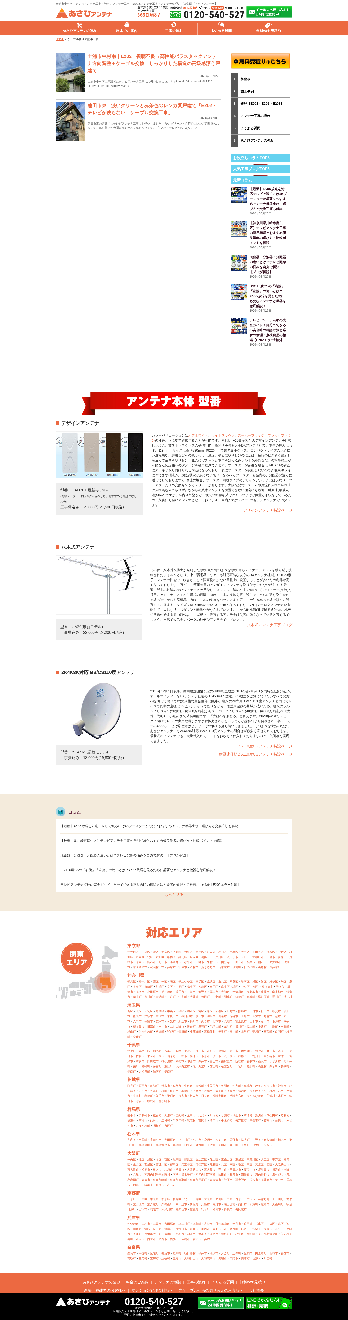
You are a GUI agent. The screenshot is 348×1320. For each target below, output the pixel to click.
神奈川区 (144, 981)
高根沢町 (269, 1140)
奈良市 (131, 1253)
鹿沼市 (208, 1140)
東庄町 (168, 1066)
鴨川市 (256, 1056)
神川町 (234, 1031)
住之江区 (201, 1159)
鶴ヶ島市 (138, 1026)
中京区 (154, 1199)
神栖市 (282, 1085)
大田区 (245, 952)
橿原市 (214, 1253)
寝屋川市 (249, 1169)
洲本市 (202, 1234)
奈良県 (133, 1247)
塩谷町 (245, 1140)
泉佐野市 (278, 1174)
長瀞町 (182, 1031)
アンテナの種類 (167, 1282)
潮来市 (165, 1085)
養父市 (197, 1239)
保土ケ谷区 (185, 981)
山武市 (262, 1061)
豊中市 (279, 1179)
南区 (173, 981)
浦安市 (140, 1061)
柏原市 (168, 1169)
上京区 (131, 1199)
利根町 (148, 1096)
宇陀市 (234, 1258)
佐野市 (234, 1140)
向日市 (242, 1204)
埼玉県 (133, 1005)
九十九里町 (200, 1066)
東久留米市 (140, 967)
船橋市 (222, 1051)
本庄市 (160, 1016)
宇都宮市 (155, 1140)
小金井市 (175, 962)
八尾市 (137, 1174)
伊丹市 (236, 1223)
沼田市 (214, 1120)
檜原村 (262, 967)
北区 (150, 957)
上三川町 (184, 1140)
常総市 (208, 1091)
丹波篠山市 (222, 1223)
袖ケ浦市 (167, 1061)
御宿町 (157, 1071)
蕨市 (278, 1016)
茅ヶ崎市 (167, 992)
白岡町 (279, 1031)
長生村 (262, 1066)
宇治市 (251, 1199)
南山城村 (229, 1204)
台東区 (188, 952)
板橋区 (171, 957)
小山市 (197, 1140)
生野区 (137, 1164)
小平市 (188, 962)
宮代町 (268, 1031)
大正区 (265, 1159)
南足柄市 (278, 992)
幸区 (170, 986)
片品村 (202, 1115)
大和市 (225, 992)
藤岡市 (268, 1120)
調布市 (151, 962)
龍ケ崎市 (164, 1101)
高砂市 (208, 1239)
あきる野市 (208, 967)
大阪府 (133, 1153)
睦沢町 (251, 1066)
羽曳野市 (241, 1179)
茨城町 (154, 1085)
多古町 (157, 1066)
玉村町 (165, 1120)
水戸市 (282, 1096)
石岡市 (143, 1085)
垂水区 (137, 1229)
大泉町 (168, 1115)
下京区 (143, 1199)
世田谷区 (258, 952)
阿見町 (131, 1085)
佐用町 (248, 1223)
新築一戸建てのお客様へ (105, 1290)
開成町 (228, 997)
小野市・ (280, 1229)
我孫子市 (244, 1056)
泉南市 (146, 1179)
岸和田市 (263, 1169)
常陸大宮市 (237, 1096)
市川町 (137, 1234)
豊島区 (140, 957)
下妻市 (197, 1091)
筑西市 (242, 1091)
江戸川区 (218, 957)
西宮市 (151, 1239)
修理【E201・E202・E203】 (262, 103)
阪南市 (148, 1185)
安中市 (131, 1115)
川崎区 (160, 986)
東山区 (219, 1199)
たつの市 (133, 1223)
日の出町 (249, 967)
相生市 (239, 1234)
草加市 (256, 1016)
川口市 (254, 1011)
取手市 (160, 1096)
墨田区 (200, 952)
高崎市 (143, 1120)
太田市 (191, 1115)
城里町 (185, 1091)
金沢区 (211, 981)
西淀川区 (161, 1164)
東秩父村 (209, 1031)
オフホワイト (198, 435)
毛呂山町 (215, 1026)
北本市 (217, 1021)
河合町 (225, 1253)
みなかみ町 (143, 1125)
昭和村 (285, 1115)
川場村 (214, 1115)
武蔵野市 (258, 957)
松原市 (146, 1169)
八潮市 (228, 1021)
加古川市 (181, 1229)
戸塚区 (234, 981)
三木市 (146, 1223)
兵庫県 (133, 1217)
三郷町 (154, 1258)
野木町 (200, 1145)
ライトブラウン (223, 435)
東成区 (239, 1159)
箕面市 (228, 1179)
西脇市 (174, 1239)
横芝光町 (226, 1066)
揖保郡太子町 (152, 1234)
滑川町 (239, 1026)
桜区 (181, 1011)
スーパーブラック (251, 435)
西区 (156, 981)
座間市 (265, 992)
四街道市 (153, 1061)
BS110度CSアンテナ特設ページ (265, 746)
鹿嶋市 (248, 1085)
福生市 (251, 962)
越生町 (228, 1026)
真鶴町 (251, 997)
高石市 (171, 1185)
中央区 (146, 952)
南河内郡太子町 (183, 1174)
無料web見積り (268, 28)
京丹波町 (153, 1204)
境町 (164, 1091)
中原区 (180, 986)
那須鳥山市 (146, 1145)
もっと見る (174, 895)
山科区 (197, 1199)
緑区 (264, 981)
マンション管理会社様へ (152, 1290)
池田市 (180, 1169)
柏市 (184, 1056)
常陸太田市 (220, 1096)
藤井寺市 (266, 1179)
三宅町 (143, 1258)
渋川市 (259, 1115)
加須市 (148, 1016)
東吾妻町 (255, 1120)
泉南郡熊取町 (178, 1179)
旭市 (161, 1056)
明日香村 (190, 1253)
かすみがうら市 (265, 1085)
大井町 (194, 997)
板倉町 (157, 1115)
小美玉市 (212, 1085)
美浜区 (188, 1051)
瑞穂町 (236, 967)
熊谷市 (242, 1011)
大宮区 (148, 1011)
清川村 (288, 997)
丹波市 (208, 1223)
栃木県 (133, 1133)
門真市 (137, 1185)
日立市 (205, 1096)
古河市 (143, 1091)
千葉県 (133, 1044)
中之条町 (226, 1120)
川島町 (273, 1026)
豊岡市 (163, 1239)
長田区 (157, 1229)
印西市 (191, 1061)
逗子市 (180, 992)
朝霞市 (148, 1021)
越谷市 (268, 1016)
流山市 (217, 1056)
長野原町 (241, 1120)
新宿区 (165, 952)
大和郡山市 (191, 1258)
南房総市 (226, 1061)
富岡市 (202, 1120)
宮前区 (214, 986)
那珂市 (171, 1096)
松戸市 (259, 1051)
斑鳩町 (177, 1253)
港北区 (222, 981)
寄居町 (256, 1031)
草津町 (248, 1115)
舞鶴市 (228, 1209)
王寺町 (236, 1253)
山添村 (256, 1258)
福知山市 (181, 1209)
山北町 (217, 997)
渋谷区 (271, 952)
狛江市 (262, 962)
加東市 (194, 1229)
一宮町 (239, 1066)
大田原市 (170, 1140)
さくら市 (221, 1140)
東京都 (133, 945)
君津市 (282, 1056)
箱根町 (239, 997)
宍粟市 (256, 1229)
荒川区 (160, 957)
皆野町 (171, 1031)
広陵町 (154, 1253)
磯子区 (200, 981)
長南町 (131, 1071)
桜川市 (174, 1091)
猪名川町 (226, 1234)
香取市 (251, 1061)
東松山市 (172, 1016)
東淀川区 (252, 1159)
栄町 (136, 1066)
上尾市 (245, 1016)
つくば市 (255, 1091)
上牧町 (165, 1258)
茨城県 (133, 1079)
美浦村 (271, 1096)
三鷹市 (271, 957)
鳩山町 (131, 1031)
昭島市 (140, 962)
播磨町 (168, 1234)
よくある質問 (221, 28)
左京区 (208, 1199)
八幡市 (205, 1204)
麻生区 (225, 986)
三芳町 (202, 1026)
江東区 (211, 952)
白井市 (202, 1061)
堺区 (241, 1164)
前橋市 (279, 1120)
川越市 (231, 1011)
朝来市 (191, 1234)
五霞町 (154, 1091)
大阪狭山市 (282, 1164)
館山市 (234, 1051)
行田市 (265, 1011)
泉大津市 (215, 1179)
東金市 (151, 1056)
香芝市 (285, 1253)
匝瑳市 (239, 1061)
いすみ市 (275, 1061)
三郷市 (254, 1021)
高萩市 (231, 1091)
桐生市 (236, 1115)
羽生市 (211, 1016)
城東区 (177, 1159)
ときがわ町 (146, 1031)
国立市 (239, 962)
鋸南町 (168, 1071)
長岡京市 (241, 1209)
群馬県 (133, 1109)
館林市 (154, 1120)
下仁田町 (272, 1115)
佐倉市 (140, 1056)
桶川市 (194, 1021)
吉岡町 (168, 1125)
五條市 (177, 1258)
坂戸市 (276, 1021)
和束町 (254, 1204)
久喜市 (205, 1021)
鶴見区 (131, 981)
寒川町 (148, 997)
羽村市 (194, 967)
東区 (249, 1164)
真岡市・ (224, 1145)
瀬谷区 (273, 981)
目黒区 (234, 952)
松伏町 (137, 1036)
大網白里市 (183, 1066)
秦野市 (202, 992)
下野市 (256, 1140)
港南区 (245, 981)
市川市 (211, 1051)
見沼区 (160, 1011)
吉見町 (285, 1026)
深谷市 (234, 1016)
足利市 (131, 1140)
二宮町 (171, 997)
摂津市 (276, 1169)
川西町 (268, 1258)
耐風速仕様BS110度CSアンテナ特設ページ (255, 754)
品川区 (222, 952)
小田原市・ (154, 992)
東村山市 (212, 962)
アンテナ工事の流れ (255, 116)
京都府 (133, 1193)
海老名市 (252, 992)
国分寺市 (226, 962)
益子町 (234, 1145)
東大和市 (275, 962)
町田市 (163, 962)
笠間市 (225, 1085)
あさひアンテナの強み (79, 28)
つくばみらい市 (274, 1091)
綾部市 (217, 1209)
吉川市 (163, 1026)
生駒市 (248, 1253)
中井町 (182, 997)
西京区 (239, 1199)
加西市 (205, 1229)
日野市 (200, 962)
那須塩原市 (163, 1145)
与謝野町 (263, 1199)
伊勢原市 (238, 992)
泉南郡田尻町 (198, 1179)
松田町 (205, 997)
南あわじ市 (220, 1229)
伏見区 (177, 1199)
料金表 (245, 79)
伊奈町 (191, 1026)
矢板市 (268, 1145)
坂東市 (194, 1096)
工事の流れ (174, 28)
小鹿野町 (195, 1031)
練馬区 (182, 957)
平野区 (276, 1159)
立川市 (245, 957)
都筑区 (148, 986)
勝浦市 (194, 1056)
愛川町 (276, 997)
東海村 (137, 1096)
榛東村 (131, 1120)
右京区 (165, 1199)
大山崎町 (278, 1204)
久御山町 (167, 1204)
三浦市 (191, 992)
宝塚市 (268, 1229)
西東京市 (224, 967)
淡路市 (214, 1234)
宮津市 (143, 1209)
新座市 (182, 1021)
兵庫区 (259, 1223)
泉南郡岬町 (160, 1179)
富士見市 (241, 1021)
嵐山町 (251, 1026)
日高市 (151, 1026)
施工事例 (247, 91)
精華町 (205, 1209)
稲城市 (182, 967)
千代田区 (133, 952)
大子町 (219, 1091)
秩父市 (276, 1011)
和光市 (171, 1021)
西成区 (148, 1164)
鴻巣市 (222, 1016)
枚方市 (157, 1169)
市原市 (205, 1056)
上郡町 (197, 1223)
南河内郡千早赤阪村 (157, 1174)
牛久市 (188, 1085)
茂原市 (282, 1051)
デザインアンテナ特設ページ (267, 510)
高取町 (131, 1258)
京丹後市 (138, 1204)
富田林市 (235, 1169)
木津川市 (167, 1209)
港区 (156, 952)
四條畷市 (246, 1174)
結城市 (151, 1101)
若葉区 (168, 1051)
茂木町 (256, 1145)
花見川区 (144, 1051)
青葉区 (137, 986)
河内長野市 (262, 1174)
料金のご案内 (126, 28)
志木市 (160, 1021)
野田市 (271, 1051)
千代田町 (178, 1120)
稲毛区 (157, 1051)
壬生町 (245, 1145)
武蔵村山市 (157, 967)
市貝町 (143, 1140)
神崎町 (146, 1066)
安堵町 (245, 1258)
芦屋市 (140, 1239)
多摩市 (171, 967)
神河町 (251, 1234)
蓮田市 (265, 1021)
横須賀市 (267, 986)
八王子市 (232, 957)
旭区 (255, 981)
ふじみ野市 (177, 1026)
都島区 (174, 1164)
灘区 (147, 1229)
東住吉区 (226, 1159)
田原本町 (261, 1253)
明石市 (180, 1234)
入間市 (137, 1021)
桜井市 (202, 1253)
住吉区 (214, 1159)
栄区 (283, 981)
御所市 (165, 1253)
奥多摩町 (275, 967)
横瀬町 (160, 1031)
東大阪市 (133, 1169)
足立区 (194, 957)
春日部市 (187, 1016)
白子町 (273, 1066)
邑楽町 (180, 1115)
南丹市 (217, 1204)
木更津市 (246, 1051)
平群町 (143, 1253)
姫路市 (245, 1229)
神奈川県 (135, 975)
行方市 (182, 1096)
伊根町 (194, 1204)
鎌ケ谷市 (269, 1056)
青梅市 (282, 957)
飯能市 (137, 1016)
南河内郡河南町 (205, 1174)
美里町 (222, 1031)
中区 (164, 981)
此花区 (214, 1164)
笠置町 (194, 1209)
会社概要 (256, 1290)
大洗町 (200, 1085)
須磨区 (168, 1229)
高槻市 (160, 1185)
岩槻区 (219, 1011)
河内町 (236, 1085)
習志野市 (172, 1056)
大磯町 (160, 997)
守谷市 (140, 1101)
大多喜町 (144, 1071)
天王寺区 (187, 1164)
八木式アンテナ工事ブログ (269, 625)
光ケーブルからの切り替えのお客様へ (211, 1290)
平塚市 (280, 986)
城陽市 (265, 1204)
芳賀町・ (212, 1145)
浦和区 (191, 1011)
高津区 (191, 986)
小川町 (262, 1026)
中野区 (282, 952)
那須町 (177, 1145)
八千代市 (229, 1056)
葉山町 (137, 997)
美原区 (259, 1164)
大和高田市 (208, 1258)
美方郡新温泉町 (268, 1234)
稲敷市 (177, 1085)
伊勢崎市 (144, 1115)
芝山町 (214, 1066)
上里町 (245, 1031)
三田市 (157, 1223)
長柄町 (285, 1066)
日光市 (188, 1145)
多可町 (234, 1229)
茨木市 (254, 1179)
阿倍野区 (201, 1164)
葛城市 (273, 1253)
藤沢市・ (141, 992)
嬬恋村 (191, 1120)
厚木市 (214, 992)
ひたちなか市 (255, 1096)
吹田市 (222, 1174)
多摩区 (202, 986)
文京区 (177, 952)
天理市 (222, 1258)
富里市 (214, 1061)
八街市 (180, 1061)
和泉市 (234, 1174)
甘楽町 (225, 1115)
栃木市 (282, 1140)
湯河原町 (263, 997)
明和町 (157, 1125)
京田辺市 (181, 1204)
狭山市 (200, 1016)
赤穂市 (185, 1239)
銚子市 (200, 1051)
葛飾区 (205, 957)
